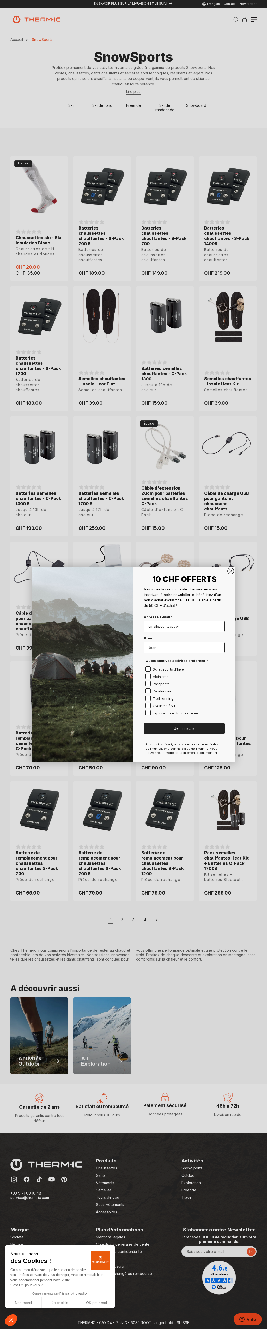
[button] (11, 1320)
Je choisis (60, 1303)
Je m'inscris (184, 728)
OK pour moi (96, 1303)
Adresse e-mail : (158, 617)
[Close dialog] (231, 571)
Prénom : (151, 638)
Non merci (23, 1303)
